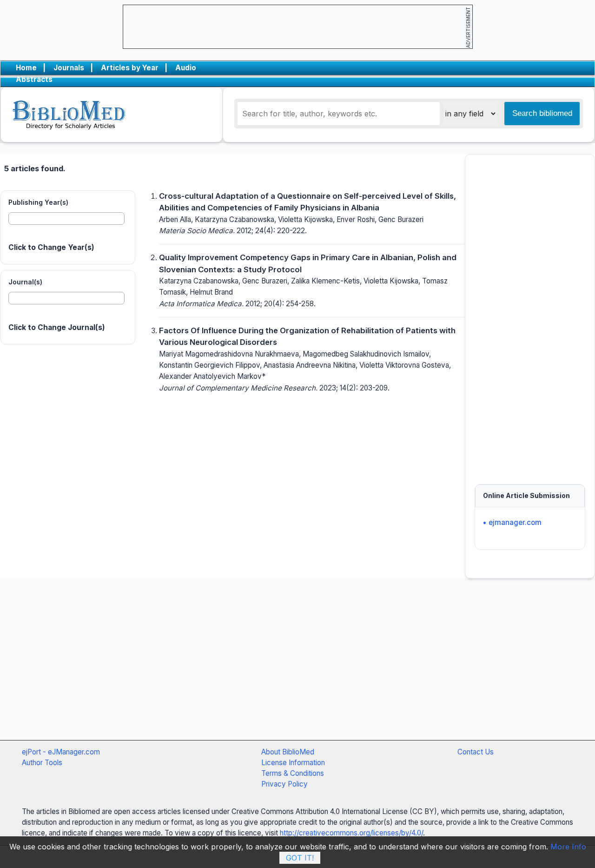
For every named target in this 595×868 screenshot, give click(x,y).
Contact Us (475, 751)
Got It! (300, 857)
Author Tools (42, 762)
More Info (568, 846)
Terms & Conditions (292, 773)
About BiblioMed (287, 751)
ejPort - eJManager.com (61, 751)
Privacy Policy (284, 784)
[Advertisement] (529, 315)
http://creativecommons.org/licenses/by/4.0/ (351, 832)
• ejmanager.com (512, 522)
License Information (293, 762)
